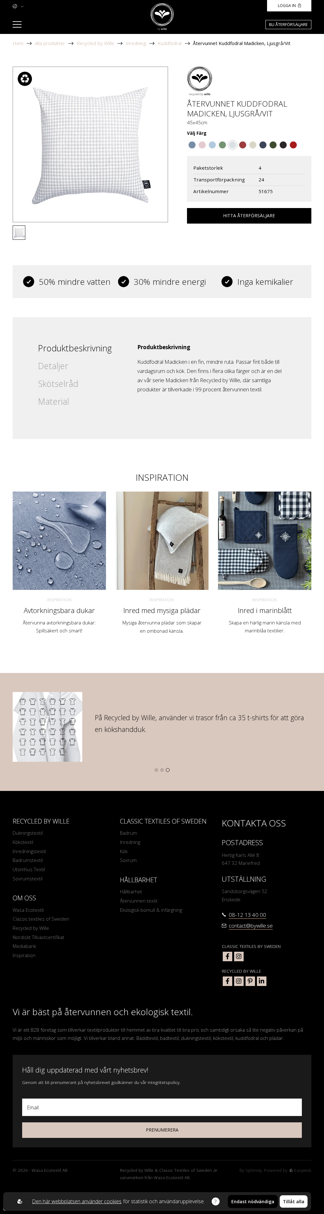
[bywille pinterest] (250, 981)
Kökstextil (23, 842)
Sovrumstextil (27, 878)
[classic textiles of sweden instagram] (239, 956)
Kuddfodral (170, 43)
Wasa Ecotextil (28, 910)
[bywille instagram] (239, 981)
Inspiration (59, 600)
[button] (156, 770)
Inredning (136, 43)
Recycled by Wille (95, 43)
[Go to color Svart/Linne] (283, 145)
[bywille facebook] (227, 981)
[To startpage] (162, 17)
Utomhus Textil (29, 869)
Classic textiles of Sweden (41, 919)
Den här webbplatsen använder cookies (77, 1201)
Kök (124, 851)
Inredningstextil (29, 851)
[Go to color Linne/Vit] (253, 145)
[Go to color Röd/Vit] (243, 145)
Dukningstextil (28, 833)
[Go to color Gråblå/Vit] (192, 145)
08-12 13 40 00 (247, 914)
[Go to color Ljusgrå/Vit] (232, 145)
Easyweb (302, 1170)
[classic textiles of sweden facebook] (227, 956)
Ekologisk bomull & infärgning (151, 910)
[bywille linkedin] (261, 981)
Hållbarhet (131, 891)
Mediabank (24, 946)
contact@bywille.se (251, 925)
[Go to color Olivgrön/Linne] (273, 145)
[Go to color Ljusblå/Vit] (212, 145)
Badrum (128, 833)
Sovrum (128, 860)
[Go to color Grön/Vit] (222, 145)
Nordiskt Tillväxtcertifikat (38, 937)
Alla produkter (50, 43)
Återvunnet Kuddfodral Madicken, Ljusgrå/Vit (241, 43)
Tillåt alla (293, 1201)
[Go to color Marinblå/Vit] (263, 145)
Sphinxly (254, 1170)
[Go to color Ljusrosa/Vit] (202, 145)
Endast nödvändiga (252, 1201)
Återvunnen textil (138, 900)
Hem (18, 43)
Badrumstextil (28, 860)
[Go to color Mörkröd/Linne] (293, 145)
